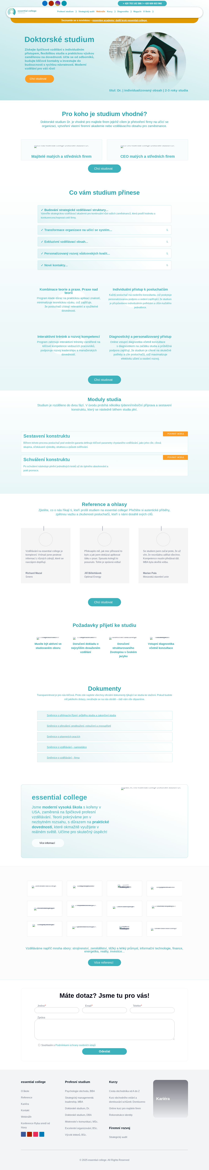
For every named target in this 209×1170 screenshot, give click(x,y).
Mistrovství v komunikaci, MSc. (81, 1121)
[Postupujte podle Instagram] (57, 3)
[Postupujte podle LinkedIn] (64, 3)
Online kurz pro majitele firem (125, 1108)
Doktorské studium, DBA (78, 1115)
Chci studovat (38, 78)
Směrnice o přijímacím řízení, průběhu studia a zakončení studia (81, 715)
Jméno (41, 1005)
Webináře (100, 11)
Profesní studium (65, 11)
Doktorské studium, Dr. (77, 1108)
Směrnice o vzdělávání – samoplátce (67, 747)
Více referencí (103, 962)
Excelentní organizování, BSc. (81, 1128)
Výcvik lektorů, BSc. (76, 1135)
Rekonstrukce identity (120, 1115)
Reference (26, 1097)
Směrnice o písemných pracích (63, 736)
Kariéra (25, 1104)
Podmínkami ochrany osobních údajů (75, 1045)
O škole (146, 11)
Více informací (47, 843)
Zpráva (41, 1017)
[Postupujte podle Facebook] (44, 3)
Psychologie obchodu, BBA (80, 1091)
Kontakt (25, 1110)
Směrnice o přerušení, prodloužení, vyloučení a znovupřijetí (79, 726)
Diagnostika (123, 11)
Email (88, 1005)
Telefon (137, 1005)
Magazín (137, 11)
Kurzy (109, 11)
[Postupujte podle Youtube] (51, 3)
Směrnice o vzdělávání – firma (63, 757)
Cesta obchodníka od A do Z (124, 1091)
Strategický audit (86, 11)
